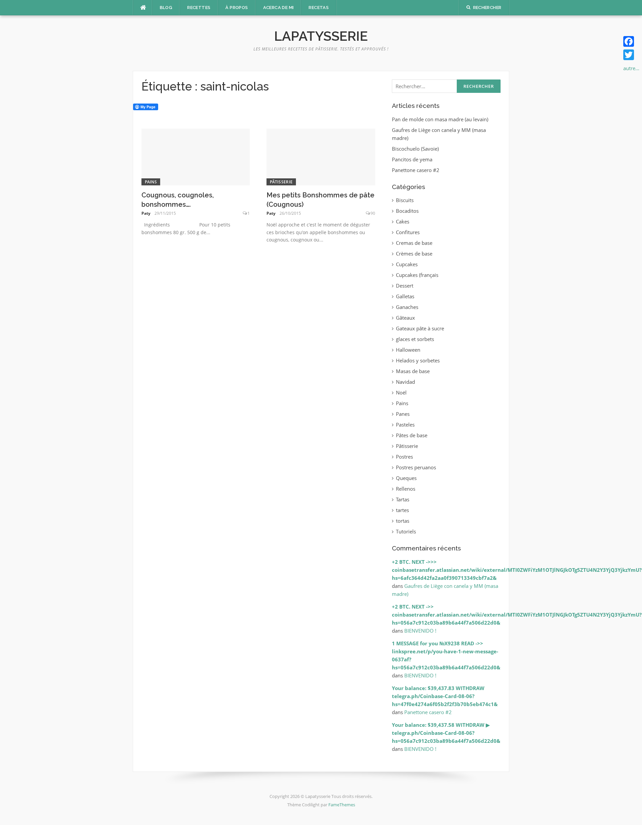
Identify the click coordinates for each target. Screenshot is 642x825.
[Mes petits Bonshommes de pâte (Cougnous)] (320, 156)
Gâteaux (405, 317)
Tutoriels (406, 531)
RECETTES (198, 7)
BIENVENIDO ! (420, 630)
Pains (151, 182)
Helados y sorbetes (418, 360)
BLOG (166, 7)
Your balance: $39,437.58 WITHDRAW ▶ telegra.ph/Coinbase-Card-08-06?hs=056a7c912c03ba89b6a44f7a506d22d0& (446, 732)
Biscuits (405, 200)
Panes (403, 413)
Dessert (404, 285)
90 (372, 213)
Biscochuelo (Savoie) (415, 148)
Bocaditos (407, 210)
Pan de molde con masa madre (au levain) (440, 119)
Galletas (405, 296)
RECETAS (319, 7)
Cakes (402, 221)
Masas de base (413, 371)
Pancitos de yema (412, 159)
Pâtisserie (281, 182)
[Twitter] (631, 54)
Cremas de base (414, 242)
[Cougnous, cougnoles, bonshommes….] (195, 156)
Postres (404, 456)
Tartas (402, 499)
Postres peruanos (416, 467)
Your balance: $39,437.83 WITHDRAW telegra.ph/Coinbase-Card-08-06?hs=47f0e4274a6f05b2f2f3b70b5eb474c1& (445, 696)
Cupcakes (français (417, 275)
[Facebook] (631, 41)
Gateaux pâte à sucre (420, 328)
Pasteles (405, 424)
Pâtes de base (411, 435)
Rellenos (405, 488)
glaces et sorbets (415, 339)
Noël (401, 392)
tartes (402, 510)
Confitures (408, 232)
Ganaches (407, 307)
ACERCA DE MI (278, 7)
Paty (145, 213)
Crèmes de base (414, 253)
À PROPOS (236, 7)
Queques (406, 478)
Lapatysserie (321, 36)
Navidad (405, 381)
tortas (402, 520)
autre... (631, 68)
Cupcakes (407, 264)
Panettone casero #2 (415, 170)
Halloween (408, 349)
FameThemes (341, 805)
